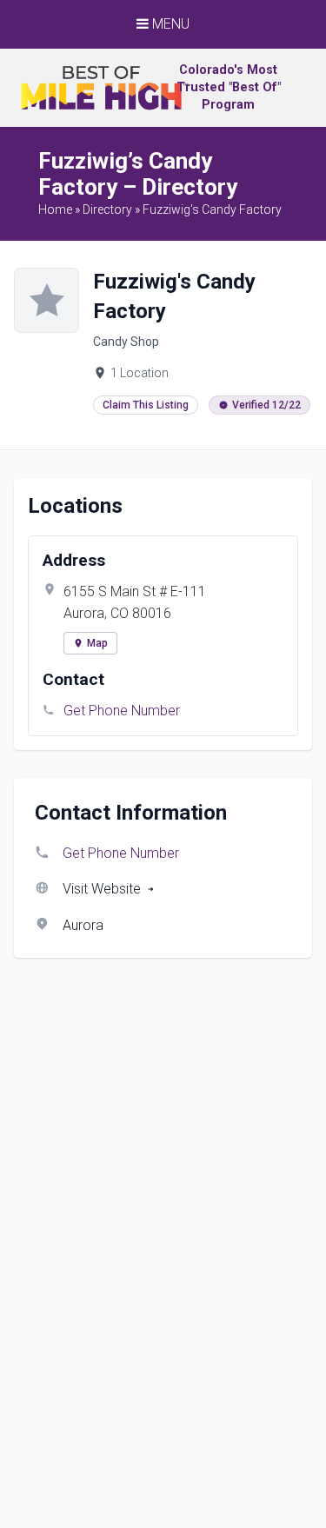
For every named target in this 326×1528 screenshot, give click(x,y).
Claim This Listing (146, 405)
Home (55, 209)
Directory (107, 209)
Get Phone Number (121, 710)
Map (97, 643)
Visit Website (102, 888)
